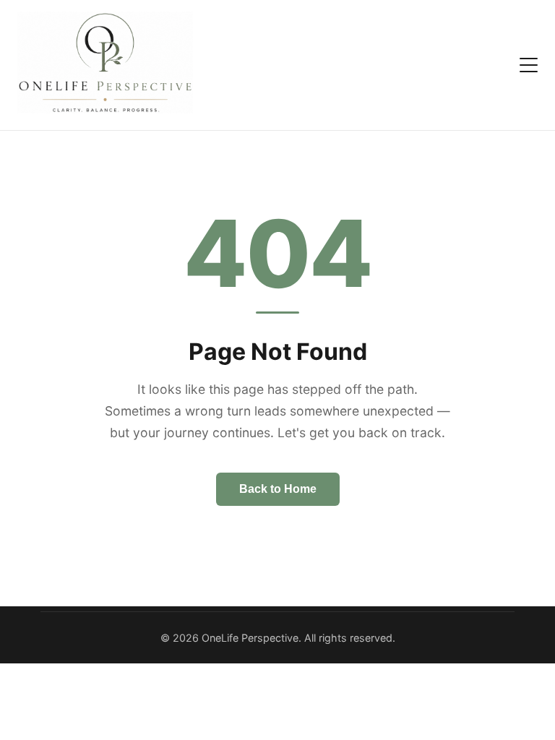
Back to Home (278, 489)
